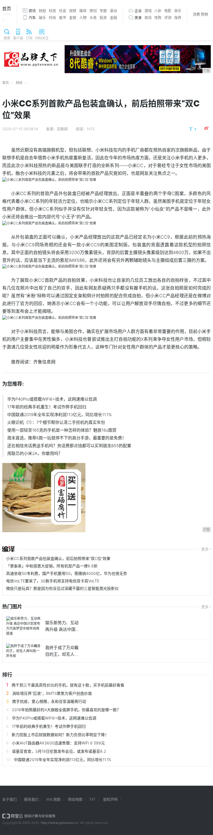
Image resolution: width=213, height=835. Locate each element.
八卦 (157, 10)
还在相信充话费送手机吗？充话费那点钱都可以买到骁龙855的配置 (69, 445)
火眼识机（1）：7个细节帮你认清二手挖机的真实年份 (56, 422)
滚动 (113, 10)
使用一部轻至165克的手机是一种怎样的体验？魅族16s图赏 (61, 430)
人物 (83, 17)
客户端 (18, 38)
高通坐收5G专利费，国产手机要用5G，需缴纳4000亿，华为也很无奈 (66, 573)
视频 (72, 10)
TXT (92, 799)
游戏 (148, 10)
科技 (52, 10)
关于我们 (9, 799)
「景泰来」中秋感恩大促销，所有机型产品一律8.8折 (52, 566)
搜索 (7, 38)
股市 (62, 17)
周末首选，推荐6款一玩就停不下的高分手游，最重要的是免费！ (66, 437)
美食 (138, 17)
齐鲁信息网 (44, 362)
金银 (72, 17)
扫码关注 (42, 38)
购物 (204, 14)
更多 (205, 549)
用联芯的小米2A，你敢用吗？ (34, 453)
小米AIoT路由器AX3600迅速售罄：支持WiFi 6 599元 (58, 743)
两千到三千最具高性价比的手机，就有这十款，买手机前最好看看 (68, 685)
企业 (138, 10)
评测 (167, 17)
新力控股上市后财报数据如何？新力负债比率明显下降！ (60, 734)
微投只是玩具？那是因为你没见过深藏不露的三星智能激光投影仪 (62, 588)
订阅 (29, 38)
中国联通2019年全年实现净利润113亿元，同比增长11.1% (59, 414)
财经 (42, 10)
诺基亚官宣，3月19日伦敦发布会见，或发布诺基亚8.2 (59, 751)
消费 (196, 14)
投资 (103, 17)
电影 (167, 10)
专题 (103, 10)
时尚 (52, 17)
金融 (113, 17)
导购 (157, 17)
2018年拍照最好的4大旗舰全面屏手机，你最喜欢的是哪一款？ (66, 709)
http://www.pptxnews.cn (59, 823)
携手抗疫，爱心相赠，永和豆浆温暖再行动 (49, 701)
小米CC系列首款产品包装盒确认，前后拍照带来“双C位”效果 (58, 558)
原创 (93, 10)
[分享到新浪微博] (206, 128)
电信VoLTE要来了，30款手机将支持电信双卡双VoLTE (52, 580)
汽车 (32, 17)
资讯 (32, 10)
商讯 (148, 17)
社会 (62, 10)
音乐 (177, 10)
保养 (177, 17)
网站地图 (75, 799)
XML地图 (53, 799)
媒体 (83, 10)
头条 (93, 17)
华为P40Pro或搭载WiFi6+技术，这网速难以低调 (52, 399)
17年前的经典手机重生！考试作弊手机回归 (46, 406)
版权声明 (110, 799)
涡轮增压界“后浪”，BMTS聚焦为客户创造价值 (52, 693)
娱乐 (42, 17)
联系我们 (31, 799)
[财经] (8, 549)
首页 (6, 14)
